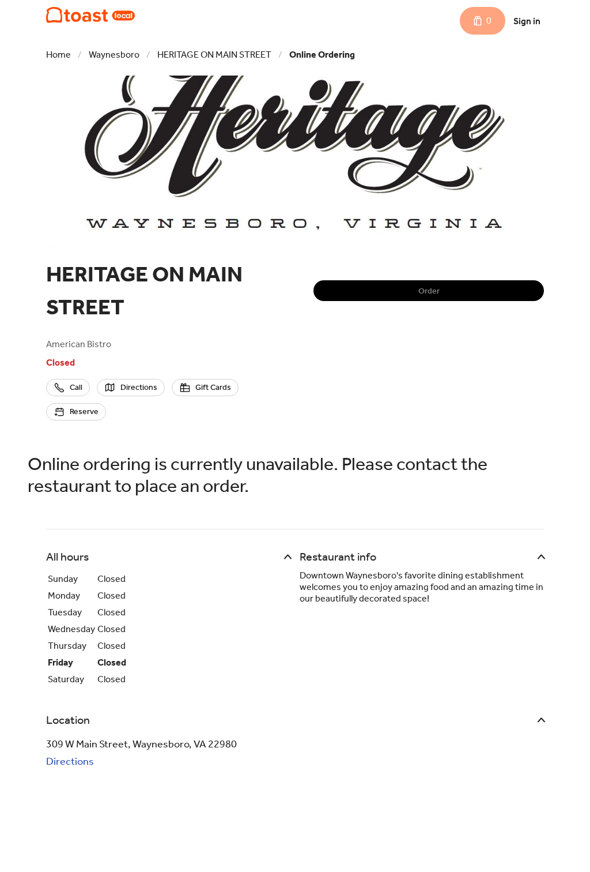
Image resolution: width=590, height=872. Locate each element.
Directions (70, 761)
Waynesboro (114, 54)
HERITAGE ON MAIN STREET (214, 54)
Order (429, 291)
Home (58, 54)
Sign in (526, 21)
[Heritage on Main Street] (90, 15)
